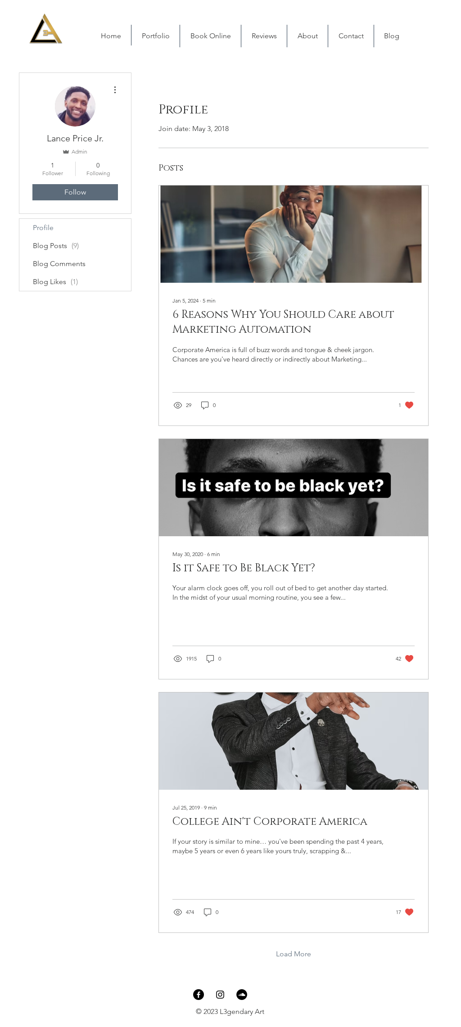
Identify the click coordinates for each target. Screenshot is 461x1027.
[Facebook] (198, 994)
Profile (43, 227)
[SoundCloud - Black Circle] (241, 994)
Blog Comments (59, 263)
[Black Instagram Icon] (220, 994)
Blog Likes (55, 281)
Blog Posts (56, 245)
